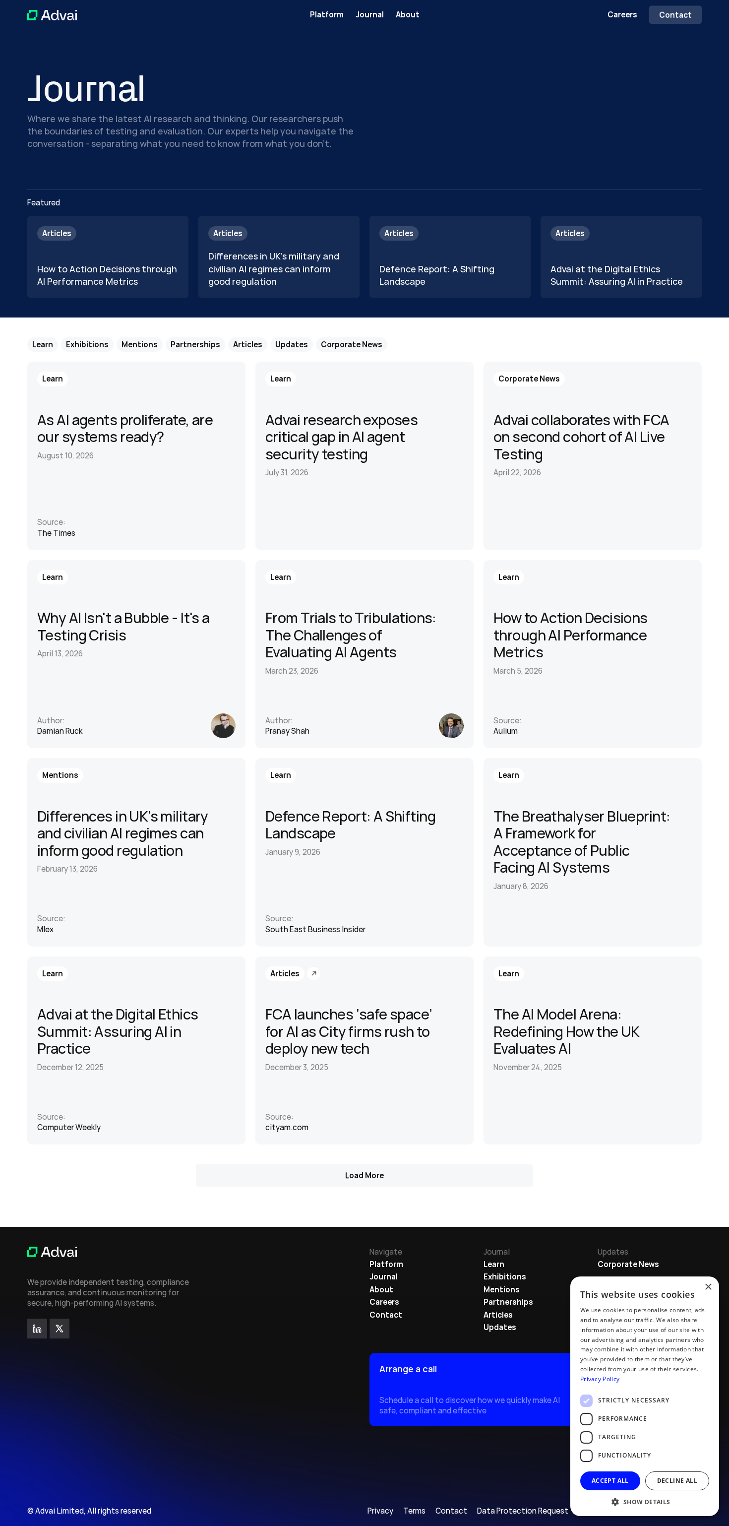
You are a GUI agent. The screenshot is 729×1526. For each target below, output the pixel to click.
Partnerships (508, 1302)
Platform (327, 14)
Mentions (502, 1289)
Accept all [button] (610, 1480)
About (408, 14)
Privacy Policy (599, 1379)
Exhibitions (505, 1277)
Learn (494, 1264)
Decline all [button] (677, 1480)
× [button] (708, 1287)
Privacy (380, 1511)
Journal (370, 14)
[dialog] (644, 1396)
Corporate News (628, 1264)
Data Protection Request (522, 1511)
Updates (500, 1327)
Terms (414, 1511)
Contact (385, 1315)
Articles (498, 1315)
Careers (622, 14)
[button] (644, 1501)
